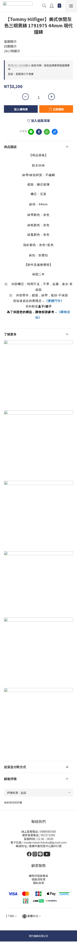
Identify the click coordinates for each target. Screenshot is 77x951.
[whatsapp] (47, 132)
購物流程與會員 (38, 876)
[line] (31, 132)
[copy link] (55, 132)
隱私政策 (38, 883)
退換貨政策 (38, 879)
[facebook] (39, 132)
